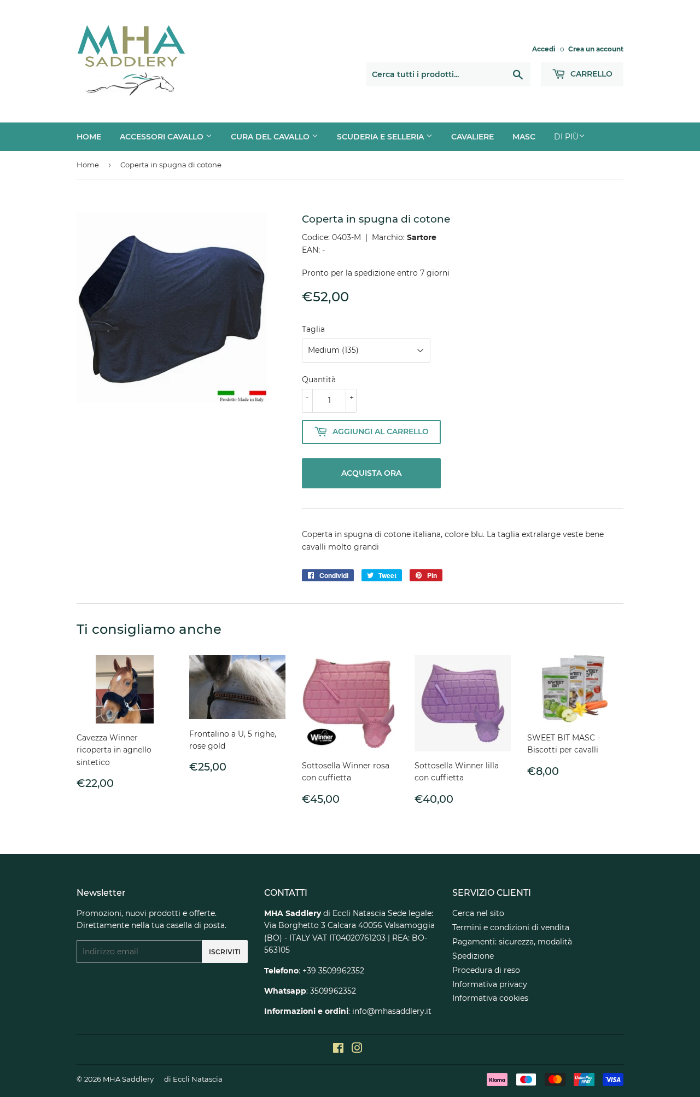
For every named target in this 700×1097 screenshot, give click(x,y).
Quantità (319, 379)
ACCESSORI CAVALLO (163, 137)
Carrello (590, 74)
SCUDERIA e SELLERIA (381, 137)
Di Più (566, 137)
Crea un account (595, 49)
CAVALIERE (472, 137)
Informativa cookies (490, 998)
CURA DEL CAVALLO (271, 137)
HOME (89, 137)
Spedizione (473, 956)
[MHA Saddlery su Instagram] (357, 1049)
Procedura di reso (486, 970)
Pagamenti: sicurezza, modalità (512, 942)
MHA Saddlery (128, 1079)
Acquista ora (371, 473)
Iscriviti (225, 952)
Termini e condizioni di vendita (510, 927)
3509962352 (333, 991)
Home (88, 164)
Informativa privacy (489, 984)
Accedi (544, 49)
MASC (523, 137)
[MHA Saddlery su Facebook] (338, 1049)
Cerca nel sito (478, 913)
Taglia (313, 329)
